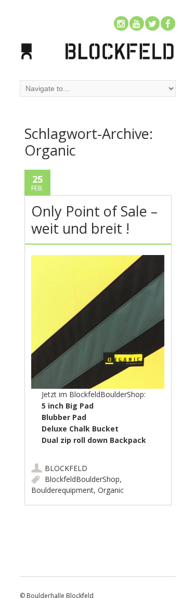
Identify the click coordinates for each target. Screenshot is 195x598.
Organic (111, 490)
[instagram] (121, 23)
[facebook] (168, 23)
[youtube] (137, 23)
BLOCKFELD (66, 468)
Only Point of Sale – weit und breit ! (94, 219)
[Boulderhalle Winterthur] (98, 58)
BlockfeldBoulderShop (82, 479)
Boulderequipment (62, 490)
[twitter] (152, 23)
